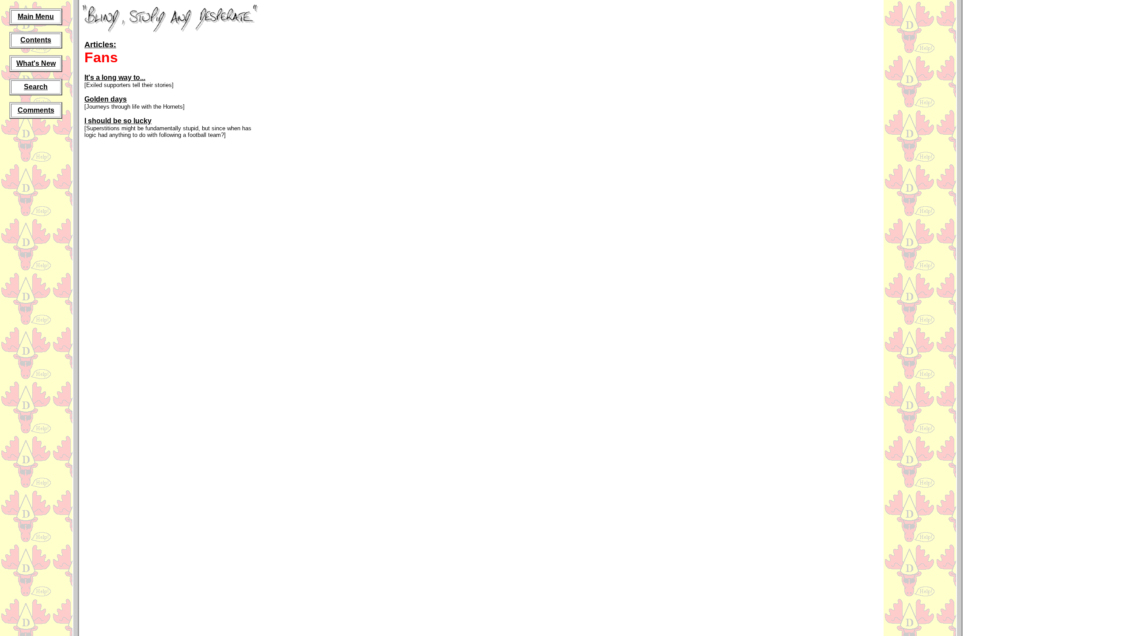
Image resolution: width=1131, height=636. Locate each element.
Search (36, 87)
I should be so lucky (118, 121)
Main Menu (36, 16)
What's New (36, 63)
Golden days (105, 99)
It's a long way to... (114, 77)
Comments (36, 110)
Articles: (100, 44)
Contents (35, 40)
